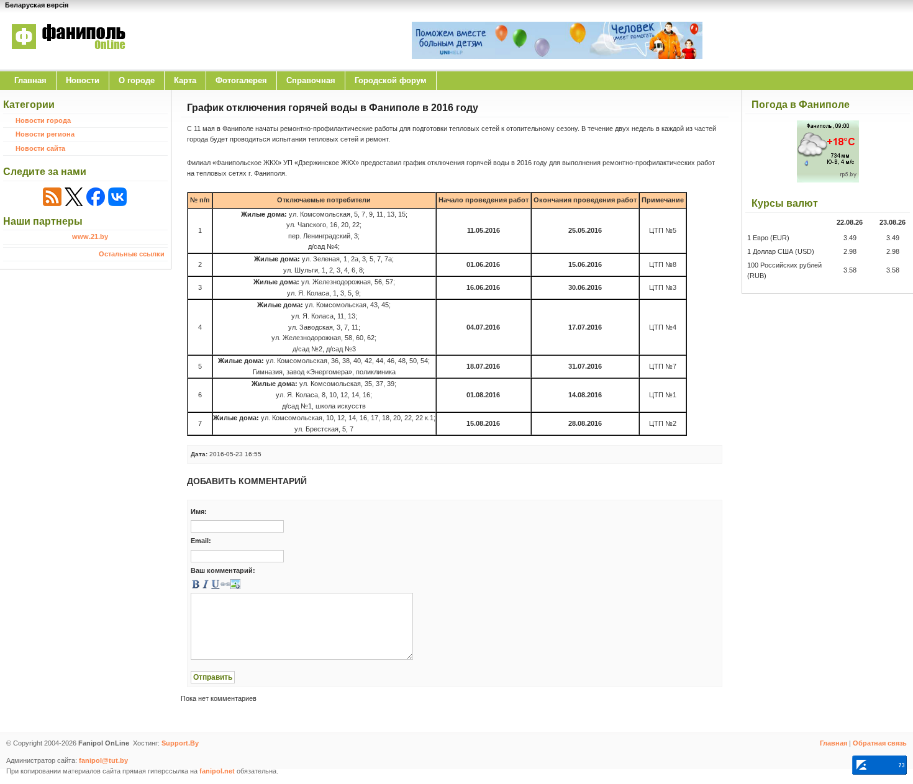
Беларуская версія (36, 5)
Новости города (43, 120)
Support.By (180, 743)
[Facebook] (95, 196)
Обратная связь (880, 743)
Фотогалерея (241, 80)
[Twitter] (74, 196)
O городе (137, 80)
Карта (185, 80)
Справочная (310, 80)
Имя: (199, 511)
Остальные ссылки (132, 254)
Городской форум (391, 80)
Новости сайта (40, 148)
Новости (82, 80)
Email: (201, 540)
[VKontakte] (117, 196)
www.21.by (90, 236)
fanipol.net (217, 771)
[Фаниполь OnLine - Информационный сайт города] (68, 57)
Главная (30, 80)
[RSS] (52, 196)
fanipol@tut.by (103, 760)
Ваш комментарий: (223, 570)
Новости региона (45, 134)
